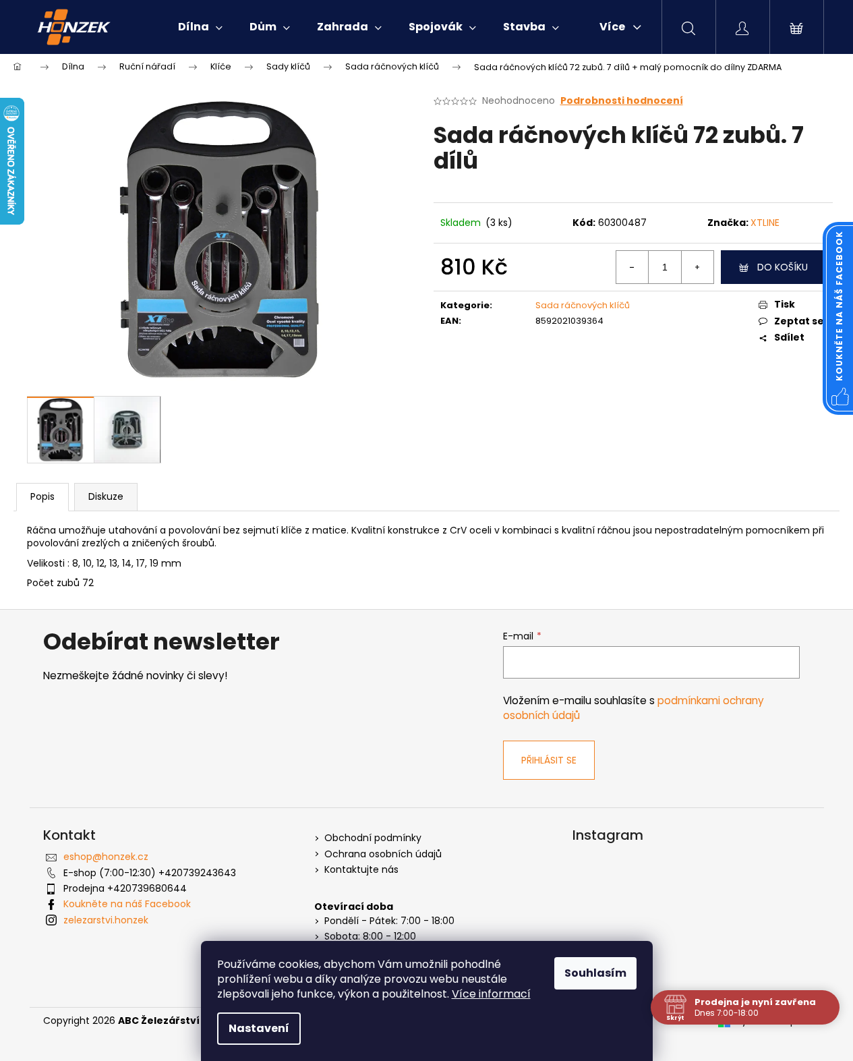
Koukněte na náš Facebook (127, 904)
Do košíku (782, 267)
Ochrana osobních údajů (383, 854)
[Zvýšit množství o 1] (697, 267)
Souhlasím (595, 973)
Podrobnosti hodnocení (621, 100)
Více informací (491, 994)
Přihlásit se (549, 760)
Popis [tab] (42, 496)
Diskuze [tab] (105, 496)
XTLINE (765, 222)
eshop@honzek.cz (105, 856)
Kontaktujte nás (361, 869)
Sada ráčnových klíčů (582, 305)
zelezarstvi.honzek (105, 920)
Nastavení (259, 1028)
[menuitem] (200, 27)
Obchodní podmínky (372, 838)
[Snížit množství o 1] (632, 267)
